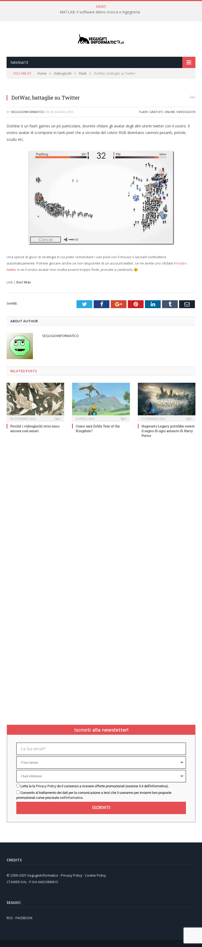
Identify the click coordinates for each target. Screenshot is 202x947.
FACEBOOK (24, 917)
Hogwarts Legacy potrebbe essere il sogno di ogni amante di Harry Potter (168, 431)
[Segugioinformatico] (101, 39)
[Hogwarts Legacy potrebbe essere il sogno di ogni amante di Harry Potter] (166, 401)
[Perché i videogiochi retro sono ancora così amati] (35, 401)
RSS (10, 917)
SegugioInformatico (27, 112)
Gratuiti (156, 112)
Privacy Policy (46, 786)
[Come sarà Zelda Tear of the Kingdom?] (101, 401)
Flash (143, 112)
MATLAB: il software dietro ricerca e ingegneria (100, 12)
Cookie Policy (95, 875)
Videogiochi (185, 112)
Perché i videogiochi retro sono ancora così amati (34, 428)
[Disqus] (101, 512)
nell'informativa (71, 798)
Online (169, 112)
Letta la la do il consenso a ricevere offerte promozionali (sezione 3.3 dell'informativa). (95, 786)
